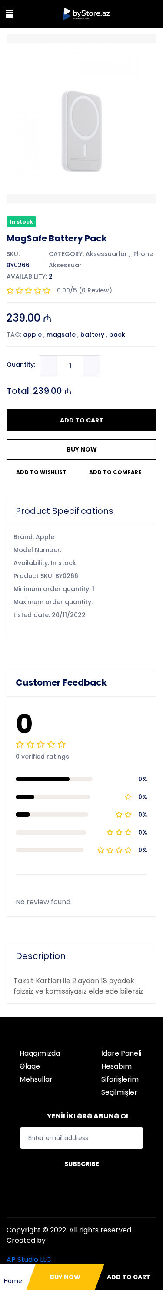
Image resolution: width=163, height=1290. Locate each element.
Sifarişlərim (120, 1079)
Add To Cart (81, 420)
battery (92, 334)
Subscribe (81, 1164)
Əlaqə (30, 1066)
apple (32, 334)
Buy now (82, 449)
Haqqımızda (40, 1053)
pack (117, 334)
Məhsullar (36, 1079)
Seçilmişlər (119, 1092)
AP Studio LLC (29, 1259)
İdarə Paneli (121, 1053)
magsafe (61, 334)
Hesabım (116, 1066)
